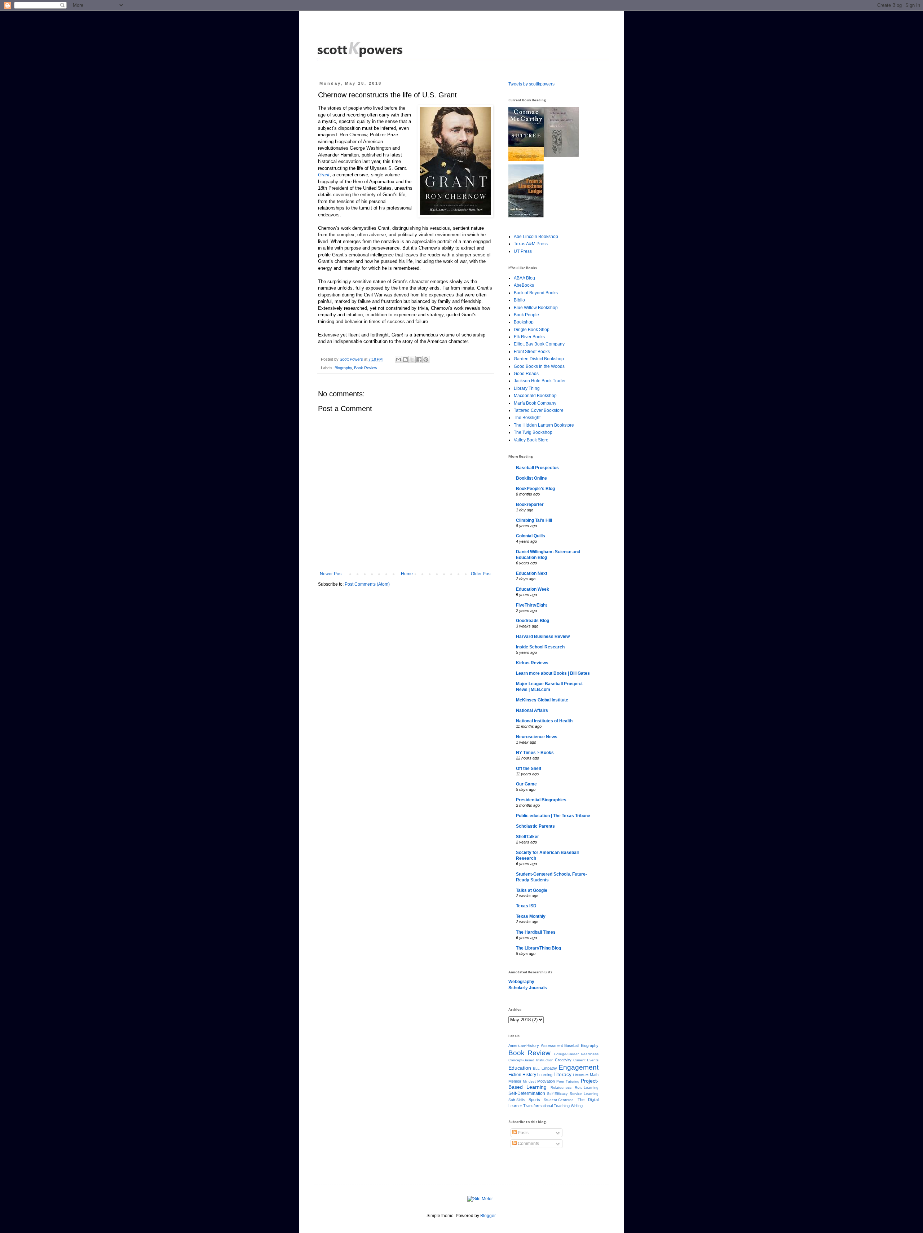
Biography (343, 368)
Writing (577, 1106)
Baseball (571, 1045)
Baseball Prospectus (537, 467)
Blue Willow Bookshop (536, 307)
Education (519, 1068)
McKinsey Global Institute (542, 700)
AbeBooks (524, 285)
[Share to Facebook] (419, 359)
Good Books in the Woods (539, 366)
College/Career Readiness (576, 1054)
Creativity (563, 1060)
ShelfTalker (527, 836)
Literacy (562, 1074)
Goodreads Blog (532, 620)
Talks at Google (531, 890)
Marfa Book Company (535, 403)
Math (594, 1075)
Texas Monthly (531, 916)
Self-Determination (526, 1093)
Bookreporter (530, 504)
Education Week (532, 589)
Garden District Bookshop (539, 358)
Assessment (552, 1045)
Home (407, 573)
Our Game (526, 784)
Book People (526, 314)
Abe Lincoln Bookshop (536, 236)
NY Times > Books (535, 752)
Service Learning (584, 1094)
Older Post (481, 573)
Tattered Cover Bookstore (539, 410)
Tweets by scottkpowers (531, 84)
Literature (581, 1075)
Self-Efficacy (557, 1094)
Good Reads (526, 373)
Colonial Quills (530, 535)
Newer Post (331, 573)
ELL (536, 1068)
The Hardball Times (536, 932)
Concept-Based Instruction (530, 1060)
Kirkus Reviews (532, 662)
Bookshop (524, 322)
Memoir (514, 1081)
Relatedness (561, 1087)
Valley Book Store (531, 439)
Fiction (514, 1074)
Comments (528, 1143)
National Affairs (532, 710)
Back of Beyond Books (536, 292)
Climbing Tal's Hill (534, 520)
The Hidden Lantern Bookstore (544, 425)
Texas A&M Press (531, 243)
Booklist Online (531, 478)
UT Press (523, 251)
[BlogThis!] (405, 359)
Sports (534, 1099)
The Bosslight (527, 417)
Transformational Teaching (546, 1106)
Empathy (549, 1068)
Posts (523, 1132)
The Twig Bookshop (533, 432)
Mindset (529, 1081)
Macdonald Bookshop (535, 395)
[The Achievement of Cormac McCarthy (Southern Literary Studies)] (561, 155)
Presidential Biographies (541, 799)
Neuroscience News (536, 736)
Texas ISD (526, 905)
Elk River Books (529, 336)
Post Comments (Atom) (367, 584)
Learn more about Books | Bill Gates (553, 673)
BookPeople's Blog (535, 488)
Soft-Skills (516, 1100)
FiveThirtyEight (531, 605)
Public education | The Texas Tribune (553, 815)
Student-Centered (559, 1100)
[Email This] (398, 359)
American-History (523, 1045)
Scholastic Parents (535, 826)
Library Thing (527, 388)
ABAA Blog (524, 278)
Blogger (487, 1215)
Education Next (531, 573)
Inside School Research (540, 646)
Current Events (586, 1060)
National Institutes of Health (544, 720)
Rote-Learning (587, 1087)
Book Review (365, 368)
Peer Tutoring (567, 1081)
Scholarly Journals (527, 987)
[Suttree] (526, 159)
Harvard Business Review (543, 636)
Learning (544, 1075)
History (529, 1074)
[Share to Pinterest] (425, 359)
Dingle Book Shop (531, 329)
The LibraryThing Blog (538, 948)
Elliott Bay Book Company (539, 344)
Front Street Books (532, 351)
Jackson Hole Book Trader (540, 380)
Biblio (519, 300)
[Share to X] (412, 359)
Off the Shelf (528, 768)
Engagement (578, 1067)
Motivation (546, 1081)
